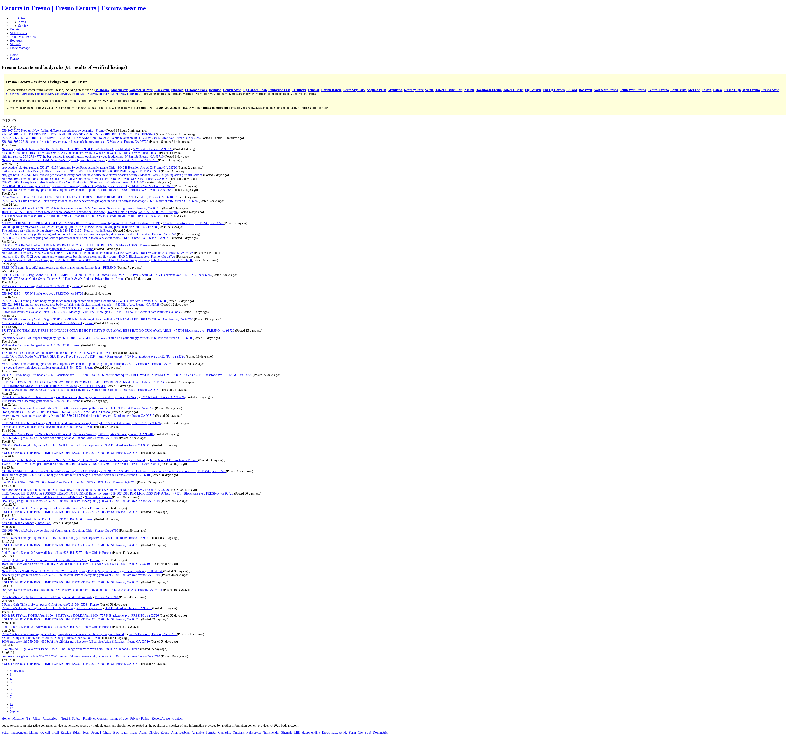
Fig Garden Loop (255, 90)
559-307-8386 (11, 293)
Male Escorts (18, 33)
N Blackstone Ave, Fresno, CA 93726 (145, 489)
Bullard (571, 90)
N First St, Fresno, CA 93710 (144, 156)
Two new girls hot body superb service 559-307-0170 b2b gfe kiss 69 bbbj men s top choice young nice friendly (74, 460)
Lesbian (184, 732)
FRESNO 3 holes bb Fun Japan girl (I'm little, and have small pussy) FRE (50, 423)
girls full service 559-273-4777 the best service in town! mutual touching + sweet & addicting (62, 156)
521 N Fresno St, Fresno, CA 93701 (153, 364)
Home (6, 718)
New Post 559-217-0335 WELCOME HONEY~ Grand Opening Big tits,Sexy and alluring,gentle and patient (73, 571)
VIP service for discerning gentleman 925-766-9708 (35, 286)
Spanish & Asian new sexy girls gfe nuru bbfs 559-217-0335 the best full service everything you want (68, 215)
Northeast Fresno (606, 90)
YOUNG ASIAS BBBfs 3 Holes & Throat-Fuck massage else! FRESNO (50, 471)
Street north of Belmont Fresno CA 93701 (117, 182)
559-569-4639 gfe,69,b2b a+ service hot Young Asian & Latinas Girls (47, 438)
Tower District (513, 90)
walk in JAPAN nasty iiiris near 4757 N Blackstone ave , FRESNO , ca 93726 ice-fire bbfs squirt (65, 375)
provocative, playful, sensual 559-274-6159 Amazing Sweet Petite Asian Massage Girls (58, 167)
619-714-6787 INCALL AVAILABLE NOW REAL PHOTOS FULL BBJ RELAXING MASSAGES (69, 245)
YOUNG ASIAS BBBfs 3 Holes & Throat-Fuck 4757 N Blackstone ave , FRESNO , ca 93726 (163, 471)
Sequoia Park (376, 90)
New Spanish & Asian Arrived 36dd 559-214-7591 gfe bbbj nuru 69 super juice (53, 160)
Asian (143, 732)
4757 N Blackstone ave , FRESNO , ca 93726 (193, 223)
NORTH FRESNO (92, 386)
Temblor (313, 90)
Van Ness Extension (19, 93)
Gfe (360, 732)
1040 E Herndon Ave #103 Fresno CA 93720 (148, 167)
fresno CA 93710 (139, 475)
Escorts (14, 29)
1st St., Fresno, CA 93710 (156, 197)
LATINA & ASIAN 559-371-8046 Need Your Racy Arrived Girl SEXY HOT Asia (56, 482)
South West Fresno (633, 90)
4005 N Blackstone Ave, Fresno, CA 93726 (147, 256)
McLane (694, 90)
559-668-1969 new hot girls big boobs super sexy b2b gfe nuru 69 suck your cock (55, 178)
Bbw (116, 732)
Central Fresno (658, 90)
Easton (706, 90)
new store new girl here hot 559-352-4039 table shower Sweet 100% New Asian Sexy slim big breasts (68, 208)
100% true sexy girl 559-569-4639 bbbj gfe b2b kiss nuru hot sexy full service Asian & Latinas (63, 475)
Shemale (286, 732)
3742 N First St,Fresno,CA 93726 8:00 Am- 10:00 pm (142, 212)
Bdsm (76, 732)
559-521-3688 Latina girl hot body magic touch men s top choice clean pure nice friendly (59, 301)
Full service (253, 732)
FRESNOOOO (150, 171)
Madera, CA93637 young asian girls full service (171, 175)
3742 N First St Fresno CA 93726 (163, 397)
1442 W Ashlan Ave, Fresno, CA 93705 (136, 589)
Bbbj (368, 732)
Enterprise (117, 93)
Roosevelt (585, 90)
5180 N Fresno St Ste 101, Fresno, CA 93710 (141, 178)
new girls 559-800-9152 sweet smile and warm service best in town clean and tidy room (59, 256)
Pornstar (211, 732)
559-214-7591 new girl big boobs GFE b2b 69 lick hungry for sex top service (52, 445)
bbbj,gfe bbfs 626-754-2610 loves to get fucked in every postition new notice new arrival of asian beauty (69, 175)
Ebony (165, 732)
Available (198, 732)
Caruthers (299, 90)
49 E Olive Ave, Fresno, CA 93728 (177, 138)
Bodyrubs (16, 40)
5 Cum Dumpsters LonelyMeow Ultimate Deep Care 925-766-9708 (46, 638)
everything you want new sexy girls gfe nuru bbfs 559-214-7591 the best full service (56, 415)
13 (11, 707)
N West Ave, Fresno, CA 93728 (128, 141)
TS (28, 718)
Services (23, 25)
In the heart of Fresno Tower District (174, 460)
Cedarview (62, 93)
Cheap (107, 732)
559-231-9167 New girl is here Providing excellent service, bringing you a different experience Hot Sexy (70, 397)
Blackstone (162, 90)
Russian (66, 732)
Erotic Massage (20, 48)
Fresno (100, 130)
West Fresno (751, 90)
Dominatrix (380, 732)
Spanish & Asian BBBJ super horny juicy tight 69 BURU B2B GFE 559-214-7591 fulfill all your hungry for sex (75, 260)
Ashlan (469, 90)
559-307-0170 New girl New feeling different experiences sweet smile (47, 130)
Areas (22, 22)
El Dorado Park (196, 90)
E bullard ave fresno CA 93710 (172, 260)
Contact (177, 718)
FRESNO (149, 134)
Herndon (215, 90)
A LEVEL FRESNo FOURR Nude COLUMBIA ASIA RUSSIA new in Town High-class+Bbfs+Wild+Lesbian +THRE (81, 223)
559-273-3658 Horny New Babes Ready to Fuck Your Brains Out (44, 182)
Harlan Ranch (331, 90)
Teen (85, 732)
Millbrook (102, 90)
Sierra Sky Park (354, 90)
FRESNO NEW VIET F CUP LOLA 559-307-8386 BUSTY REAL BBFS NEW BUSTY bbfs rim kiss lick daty (76, 382)
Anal (174, 732)
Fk (345, 732)
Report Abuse (161, 718)
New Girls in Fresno (97, 308)
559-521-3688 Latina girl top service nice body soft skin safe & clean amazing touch (56, 304)
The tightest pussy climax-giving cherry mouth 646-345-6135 (41, 230)
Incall (55, 732)
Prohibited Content (95, 718)
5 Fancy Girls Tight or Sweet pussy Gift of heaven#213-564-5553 (44, 508)
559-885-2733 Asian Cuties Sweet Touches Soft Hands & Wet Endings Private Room (57, 278)
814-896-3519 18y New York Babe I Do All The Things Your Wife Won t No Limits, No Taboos (65, 649)
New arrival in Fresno (98, 230)
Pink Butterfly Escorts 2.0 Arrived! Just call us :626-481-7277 (42, 497)
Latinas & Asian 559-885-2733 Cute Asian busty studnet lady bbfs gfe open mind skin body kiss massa (68, 389)
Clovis (92, 93)
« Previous (17, 670)
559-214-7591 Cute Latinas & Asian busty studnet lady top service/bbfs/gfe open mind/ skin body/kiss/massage (74, 201)
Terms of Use (119, 718)
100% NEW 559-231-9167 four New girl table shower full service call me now (53, 212)
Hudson (132, 93)
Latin (124, 732)
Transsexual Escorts (23, 36)
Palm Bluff (79, 93)
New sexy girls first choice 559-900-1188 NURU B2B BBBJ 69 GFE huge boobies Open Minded (66, 149)
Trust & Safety (70, 718)
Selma (429, 90)
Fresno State (770, 90)
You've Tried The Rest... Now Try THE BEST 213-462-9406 (42, 519)
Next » (14, 711)
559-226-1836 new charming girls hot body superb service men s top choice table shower (59, 190)
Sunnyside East (279, 90)
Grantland (395, 90)
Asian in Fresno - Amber (18, 523)
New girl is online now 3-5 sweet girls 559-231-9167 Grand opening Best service (54, 408)
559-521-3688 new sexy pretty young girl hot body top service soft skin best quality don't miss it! (65, 234)
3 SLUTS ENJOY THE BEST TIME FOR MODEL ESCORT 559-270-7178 (53, 452)
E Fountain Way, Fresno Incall (139, 152)
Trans (133, 732)
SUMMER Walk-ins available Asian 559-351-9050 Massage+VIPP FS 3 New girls (56, 312)
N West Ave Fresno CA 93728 (153, 149)
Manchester (119, 90)
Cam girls (224, 732)
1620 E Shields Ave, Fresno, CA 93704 (146, 190)
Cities (22, 18)
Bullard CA (155, 571)
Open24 (96, 732)
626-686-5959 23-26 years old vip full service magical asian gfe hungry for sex (53, 141)
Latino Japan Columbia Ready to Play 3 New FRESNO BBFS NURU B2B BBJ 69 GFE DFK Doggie (69, 171)
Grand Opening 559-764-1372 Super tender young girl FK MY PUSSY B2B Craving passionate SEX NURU (73, 227)
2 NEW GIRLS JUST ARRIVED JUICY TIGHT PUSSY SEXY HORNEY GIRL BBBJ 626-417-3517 (70, 134)
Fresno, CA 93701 (141, 434)
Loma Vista (678, 90)
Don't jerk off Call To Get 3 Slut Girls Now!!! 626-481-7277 (41, 412)
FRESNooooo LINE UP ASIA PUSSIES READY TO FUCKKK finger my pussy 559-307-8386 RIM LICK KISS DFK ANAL (86, 493)
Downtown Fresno (489, 90)
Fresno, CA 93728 (149, 208)
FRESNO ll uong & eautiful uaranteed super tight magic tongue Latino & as (51, 267)
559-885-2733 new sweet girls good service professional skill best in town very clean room (61, 238)
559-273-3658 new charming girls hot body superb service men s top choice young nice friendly (64, 364)
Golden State (232, 90)
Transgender (271, 732)
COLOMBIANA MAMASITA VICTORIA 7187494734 (39, 386)
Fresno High (732, 90)
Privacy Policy (139, 718)
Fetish (5, 732)
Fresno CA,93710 (125, 482)
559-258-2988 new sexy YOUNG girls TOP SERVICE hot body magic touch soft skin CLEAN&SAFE (70, 252)
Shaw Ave (43, 523)
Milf (297, 732)
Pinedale (177, 90)
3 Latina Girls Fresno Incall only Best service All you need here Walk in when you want (59, 152)
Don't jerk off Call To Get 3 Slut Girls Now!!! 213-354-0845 (41, 308)
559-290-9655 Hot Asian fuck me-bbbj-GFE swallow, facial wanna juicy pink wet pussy (59, 489)
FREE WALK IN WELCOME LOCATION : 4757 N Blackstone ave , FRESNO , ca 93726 (192, 375)
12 (11, 704)
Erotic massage (332, 732)
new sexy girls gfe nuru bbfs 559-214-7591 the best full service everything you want (56, 501)
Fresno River (44, 93)
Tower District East (448, 90)
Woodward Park (141, 90)
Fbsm (352, 732)
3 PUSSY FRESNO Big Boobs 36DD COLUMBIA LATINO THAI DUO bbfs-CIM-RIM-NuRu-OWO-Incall (75, 275)
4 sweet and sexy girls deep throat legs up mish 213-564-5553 (42, 249)
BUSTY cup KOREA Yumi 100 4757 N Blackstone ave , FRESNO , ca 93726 (108, 615)
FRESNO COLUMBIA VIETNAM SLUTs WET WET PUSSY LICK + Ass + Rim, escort (62, 356)
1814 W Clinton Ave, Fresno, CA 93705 (167, 252)
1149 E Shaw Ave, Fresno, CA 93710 (147, 238)
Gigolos (154, 732)
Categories (50, 718)
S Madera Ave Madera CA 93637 (151, 186)
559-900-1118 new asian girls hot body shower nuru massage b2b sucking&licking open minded (64, 186)
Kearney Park (414, 90)
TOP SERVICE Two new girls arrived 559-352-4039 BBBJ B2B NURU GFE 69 (55, 464)
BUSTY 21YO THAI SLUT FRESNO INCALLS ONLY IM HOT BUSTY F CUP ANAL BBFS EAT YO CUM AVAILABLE (86, 330)
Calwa (717, 90)
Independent (19, 732)
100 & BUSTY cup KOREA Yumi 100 (27, 615)
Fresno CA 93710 (148, 215)
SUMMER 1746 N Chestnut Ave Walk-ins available (147, 312)
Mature (33, 732)
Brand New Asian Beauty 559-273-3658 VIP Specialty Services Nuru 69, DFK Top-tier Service (64, 434)
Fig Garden (533, 90)
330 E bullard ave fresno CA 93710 (128, 445)
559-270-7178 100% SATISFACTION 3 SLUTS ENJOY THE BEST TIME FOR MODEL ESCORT (69, 197)
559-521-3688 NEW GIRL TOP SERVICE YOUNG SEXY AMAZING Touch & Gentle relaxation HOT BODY (76, 138)
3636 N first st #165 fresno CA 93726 (133, 160)
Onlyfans (239, 732)
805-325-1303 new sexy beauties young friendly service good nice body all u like (54, 589)
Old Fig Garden (554, 90)
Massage (15, 44)
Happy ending (311, 732)
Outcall (45, 732)
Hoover (104, 93)
